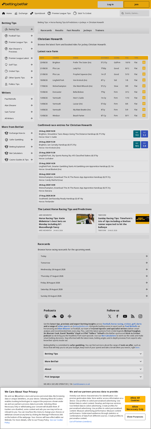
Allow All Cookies (135, 399)
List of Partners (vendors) (80, 421)
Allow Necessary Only (135, 408)
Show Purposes (135, 416)
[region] (75, 408)
